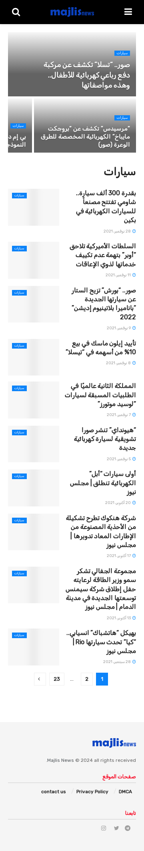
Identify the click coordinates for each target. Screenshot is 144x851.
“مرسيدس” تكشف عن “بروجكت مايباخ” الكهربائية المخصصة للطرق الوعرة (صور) (85, 136)
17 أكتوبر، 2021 (119, 555)
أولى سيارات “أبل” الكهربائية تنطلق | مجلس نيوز (103, 483)
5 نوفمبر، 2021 (119, 459)
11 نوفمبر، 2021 (119, 275)
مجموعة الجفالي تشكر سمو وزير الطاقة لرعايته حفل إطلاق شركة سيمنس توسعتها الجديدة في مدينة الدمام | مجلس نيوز (101, 589)
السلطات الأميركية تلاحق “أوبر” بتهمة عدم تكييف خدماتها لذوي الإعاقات (103, 255)
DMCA (125, 791)
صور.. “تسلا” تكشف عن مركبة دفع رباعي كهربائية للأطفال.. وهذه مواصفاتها (87, 74)
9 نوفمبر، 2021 (119, 328)
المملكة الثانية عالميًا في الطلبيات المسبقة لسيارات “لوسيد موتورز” (100, 395)
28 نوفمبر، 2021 (118, 231)
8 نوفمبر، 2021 (119, 363)
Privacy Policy (92, 791)
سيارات (122, 53)
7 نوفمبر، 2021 (119, 414)
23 (57, 679)
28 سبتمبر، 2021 (117, 661)
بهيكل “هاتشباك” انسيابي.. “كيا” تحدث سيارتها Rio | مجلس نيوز (101, 642)
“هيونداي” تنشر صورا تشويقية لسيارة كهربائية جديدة (105, 439)
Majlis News (60, 760)
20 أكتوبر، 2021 (118, 502)
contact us (53, 791)
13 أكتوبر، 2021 (119, 618)
